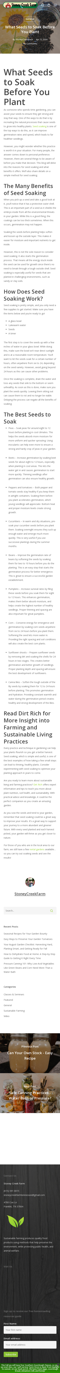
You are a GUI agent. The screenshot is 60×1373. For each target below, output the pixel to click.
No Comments (30, 43)
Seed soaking (39, 126)
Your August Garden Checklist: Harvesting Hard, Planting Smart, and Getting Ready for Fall (28, 946)
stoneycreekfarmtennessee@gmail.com (24, 1195)
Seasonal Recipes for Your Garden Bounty (25, 933)
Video (6, 1016)
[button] (55, 5)
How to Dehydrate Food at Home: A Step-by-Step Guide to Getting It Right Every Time (29, 956)
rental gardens (37, 849)
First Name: (10, 1323)
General (30, 18)
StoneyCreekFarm (24, 39)
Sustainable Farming (14, 1010)
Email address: (12, 1338)
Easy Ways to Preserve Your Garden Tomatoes (28, 939)
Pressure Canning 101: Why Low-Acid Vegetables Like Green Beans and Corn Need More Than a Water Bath (29, 967)
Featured (8, 999)
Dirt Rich (37, 784)
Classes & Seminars (14, 994)
